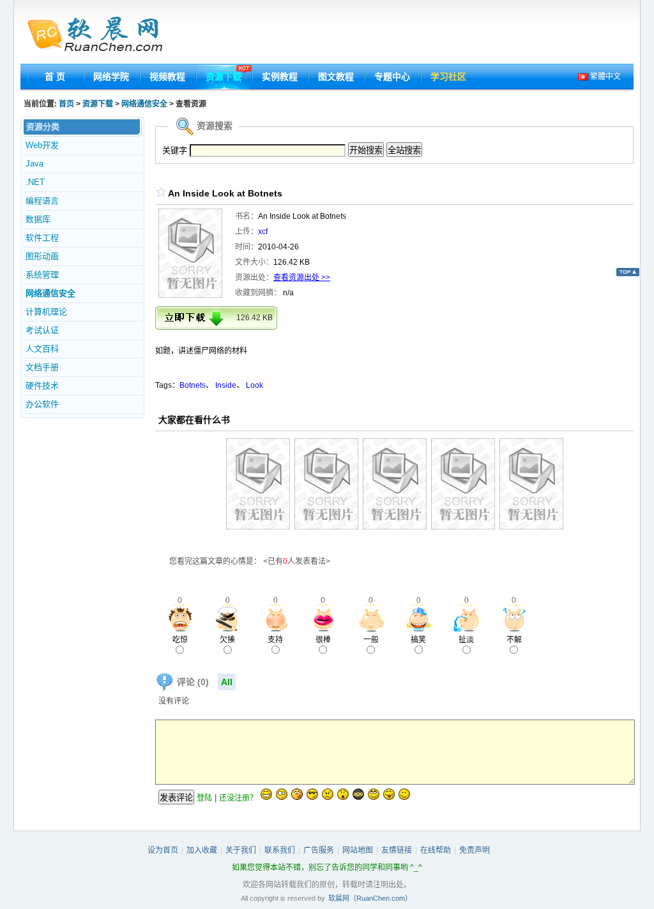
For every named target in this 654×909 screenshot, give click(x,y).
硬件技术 (42, 385)
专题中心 (392, 76)
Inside (225, 385)
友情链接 (396, 850)
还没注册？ (238, 798)
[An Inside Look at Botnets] (190, 295)
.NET (35, 182)
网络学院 (111, 76)
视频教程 (167, 76)
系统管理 (42, 274)
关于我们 (240, 850)
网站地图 (357, 850)
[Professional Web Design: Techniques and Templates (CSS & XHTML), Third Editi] (395, 526)
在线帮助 (435, 850)
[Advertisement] (402, 35)
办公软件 (42, 404)
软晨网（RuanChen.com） (370, 898)
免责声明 (474, 850)
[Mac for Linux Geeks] (531, 526)
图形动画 (42, 256)
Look (254, 385)
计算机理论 (46, 311)
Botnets (192, 385)
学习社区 (448, 76)
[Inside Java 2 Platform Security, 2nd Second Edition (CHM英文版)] (258, 526)
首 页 (55, 76)
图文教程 (336, 76)
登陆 (204, 798)
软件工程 (42, 237)
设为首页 (163, 850)
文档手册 (42, 367)
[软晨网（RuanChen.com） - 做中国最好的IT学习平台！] (102, 35)
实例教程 (280, 76)
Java (34, 163)
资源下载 (223, 76)
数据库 (38, 219)
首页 (66, 104)
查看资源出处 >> (301, 277)
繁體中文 (604, 76)
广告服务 (318, 850)
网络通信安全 (144, 104)
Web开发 (42, 145)
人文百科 (42, 348)
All (226, 682)
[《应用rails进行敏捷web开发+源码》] (463, 526)
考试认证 (42, 330)
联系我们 (279, 850)
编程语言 (42, 200)
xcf (263, 231)
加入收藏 (201, 850)
